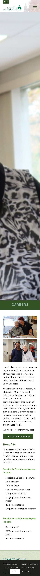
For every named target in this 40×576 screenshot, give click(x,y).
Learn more (25, 571)
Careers (6, 2)
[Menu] (34, 7)
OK (14, 571)
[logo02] (16, 7)
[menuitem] (34, 7)
